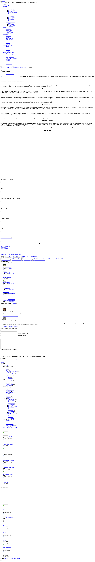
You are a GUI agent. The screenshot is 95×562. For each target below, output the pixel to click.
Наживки (8, 40)
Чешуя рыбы (6, 292)
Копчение (8, 50)
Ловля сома (10, 18)
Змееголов (6, 254)
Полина (5, 311)
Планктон (8, 43)
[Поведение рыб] (4, 271)
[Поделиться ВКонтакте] (42, 258)
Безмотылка (5, 482)
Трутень (5, 540)
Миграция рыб (6, 282)
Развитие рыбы (6, 288)
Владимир (5, 320)
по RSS (2, 362)
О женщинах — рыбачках (11, 58)
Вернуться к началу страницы (23, 359)
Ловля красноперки (12, 12)
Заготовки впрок (9, 48)
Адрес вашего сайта (21, 335)
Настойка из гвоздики (8, 517)
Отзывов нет (11, 268)
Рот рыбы (5, 297)
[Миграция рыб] (4, 281)
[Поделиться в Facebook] (6, 258)
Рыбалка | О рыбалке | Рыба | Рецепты (12, 558)
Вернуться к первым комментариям (8, 359)
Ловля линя (10, 13)
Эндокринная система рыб (9, 300)
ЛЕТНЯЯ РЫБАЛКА (10, 8)
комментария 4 (11, 299)
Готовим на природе (10, 47)
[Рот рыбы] (4, 296)
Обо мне (7, 5)
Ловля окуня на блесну (8, 444)
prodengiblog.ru (4, 559)
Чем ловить (10, 26)
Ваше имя (19, 330)
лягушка (16, 254)
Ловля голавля (11, 10)
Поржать (8, 59)
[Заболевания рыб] (4, 276)
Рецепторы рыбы (7, 267)
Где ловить (10, 23)
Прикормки (8, 44)
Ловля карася (11, 11)
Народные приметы (10, 57)
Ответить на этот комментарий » (10, 316)
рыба (20, 254)
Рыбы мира (8, 31)
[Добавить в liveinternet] (15, 260)
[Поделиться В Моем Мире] (38, 260)
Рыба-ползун (3, 250)
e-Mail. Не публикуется (22, 333)
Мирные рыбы (9, 30)
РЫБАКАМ (5, 34)
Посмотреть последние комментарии (9, 305)
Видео (7, 53)
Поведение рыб (6, 272)
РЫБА (4, 27)
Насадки (7, 41)
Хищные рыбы (9, 33)
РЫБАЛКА (5, 6)
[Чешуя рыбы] (4, 290)
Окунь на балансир (7, 436)
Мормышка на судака (8, 474)
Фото (7, 62)
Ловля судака (11, 19)
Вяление (7, 46)
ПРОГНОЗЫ (8, 36)
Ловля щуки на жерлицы (8, 467)
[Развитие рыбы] (4, 287)
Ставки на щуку (11, 25)
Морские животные (10, 39)
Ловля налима (11, 15)
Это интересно (9, 64)
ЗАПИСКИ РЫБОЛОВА (8, 52)
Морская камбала (7, 554)
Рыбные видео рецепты (11, 422)
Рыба (7, 67)
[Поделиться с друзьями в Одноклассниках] (71, 258)
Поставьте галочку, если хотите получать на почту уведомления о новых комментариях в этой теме (24, 356)
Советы (7, 37)
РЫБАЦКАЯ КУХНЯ (8, 45)
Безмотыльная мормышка (8, 460)
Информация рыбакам (11, 389)
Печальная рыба (4, 248)
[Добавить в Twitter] (16, 258)
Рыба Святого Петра (5, 246)
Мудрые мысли (9, 55)
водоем (2, 254)
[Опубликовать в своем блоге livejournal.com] (54, 258)
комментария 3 (11, 289)
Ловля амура (11, 9)
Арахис (4, 525)
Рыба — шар (3, 247)
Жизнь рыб (8, 29)
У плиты (8, 51)
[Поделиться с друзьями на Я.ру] (29, 258)
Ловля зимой (11, 24)
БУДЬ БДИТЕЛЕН (7, 547)
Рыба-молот (5, 509)
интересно (11, 254)
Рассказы (8, 60)
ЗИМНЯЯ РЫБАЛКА (10, 22)
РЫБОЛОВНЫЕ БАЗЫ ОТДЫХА (10, 427)
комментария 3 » (10, 74)
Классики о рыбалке (10, 54)
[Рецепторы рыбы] (4, 265)
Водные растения (9, 38)
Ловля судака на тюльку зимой (10, 451)
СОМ (4, 532)
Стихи (7, 61)
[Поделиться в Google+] (26, 260)
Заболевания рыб (7, 277)
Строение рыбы (9, 32)
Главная (2, 67)
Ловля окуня (11, 16)
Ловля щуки (11, 20)
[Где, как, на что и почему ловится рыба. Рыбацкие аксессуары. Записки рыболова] (3, 1)
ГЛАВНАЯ (5, 4)
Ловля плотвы (11, 17)
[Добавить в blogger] (5, 260)
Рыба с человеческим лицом (7, 249)
